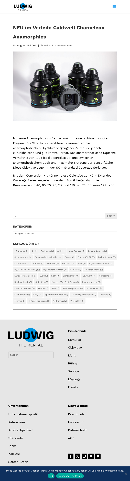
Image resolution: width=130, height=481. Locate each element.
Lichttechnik (71, 276)
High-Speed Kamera (100, 263)
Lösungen (75, 379)
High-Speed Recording (27, 270)
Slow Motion (22, 294)
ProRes (43, 288)
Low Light (89, 276)
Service (73, 371)
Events (73, 387)
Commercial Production (48, 257)
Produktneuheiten (62, 45)
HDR (81, 263)
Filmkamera (21, 263)
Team (12, 446)
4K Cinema (21, 251)
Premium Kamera (24, 288)
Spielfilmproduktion (56, 294)
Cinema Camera (97, 251)
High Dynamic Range (55, 270)
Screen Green (18, 462)
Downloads (76, 414)
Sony (37, 294)
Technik (19, 301)
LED (44, 276)
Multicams (105, 276)
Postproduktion (91, 282)
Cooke (69, 257)
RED (55, 288)
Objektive (45, 45)
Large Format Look (25, 276)
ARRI (61, 251)
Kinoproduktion (93, 270)
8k (34, 251)
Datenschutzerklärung (70, 476)
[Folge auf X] (77, 456)
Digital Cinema (107, 257)
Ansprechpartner (20, 430)
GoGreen (53, 263)
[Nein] (125, 473)
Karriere (14, 454)
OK (51, 476)
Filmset (38, 263)
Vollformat (60, 301)
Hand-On (68, 263)
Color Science (22, 257)
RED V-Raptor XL (73, 288)
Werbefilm (77, 301)
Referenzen (16, 422)
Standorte (15, 438)
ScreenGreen (94, 288)
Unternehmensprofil (23, 414)
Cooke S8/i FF (86, 257)
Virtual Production (39, 301)
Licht (55, 276)
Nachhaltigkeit (23, 282)
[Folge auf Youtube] (91, 456)
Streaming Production (83, 294)
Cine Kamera (76, 251)
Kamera (75, 270)
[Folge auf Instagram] (84, 456)
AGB (71, 438)
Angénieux (47, 251)
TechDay (105, 294)
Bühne (72, 363)
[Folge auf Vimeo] (98, 456)
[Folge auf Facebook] (70, 456)
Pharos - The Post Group (65, 282)
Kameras (74, 339)
